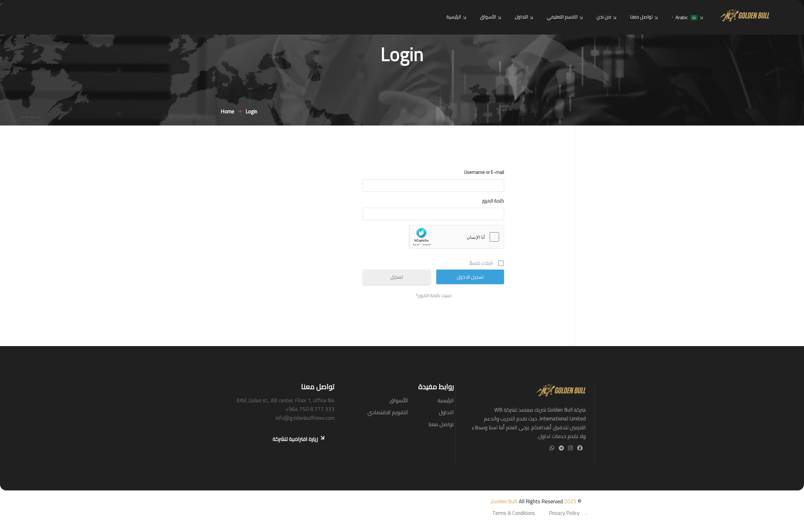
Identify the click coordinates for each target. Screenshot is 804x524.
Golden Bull (504, 501)
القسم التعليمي (562, 16)
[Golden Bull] (744, 15)
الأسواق (488, 16)
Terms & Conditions (513, 513)
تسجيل (396, 276)
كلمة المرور (493, 200)
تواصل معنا (641, 16)
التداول (521, 16)
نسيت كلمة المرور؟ (433, 295)
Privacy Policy (564, 513)
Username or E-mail (484, 172)
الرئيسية (453, 16)
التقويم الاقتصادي (387, 412)
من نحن (603, 16)
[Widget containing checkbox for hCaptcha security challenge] (456, 237)
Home (226, 111)
